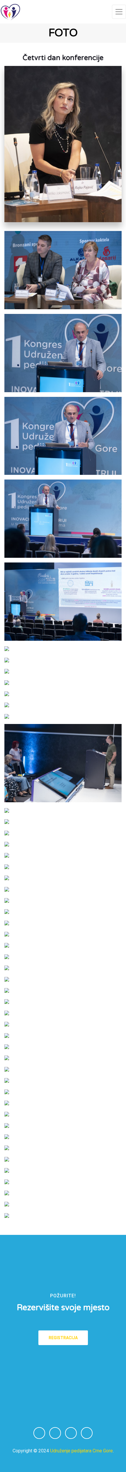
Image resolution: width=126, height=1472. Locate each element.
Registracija (63, 1337)
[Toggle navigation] (119, 12)
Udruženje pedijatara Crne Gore (81, 1451)
